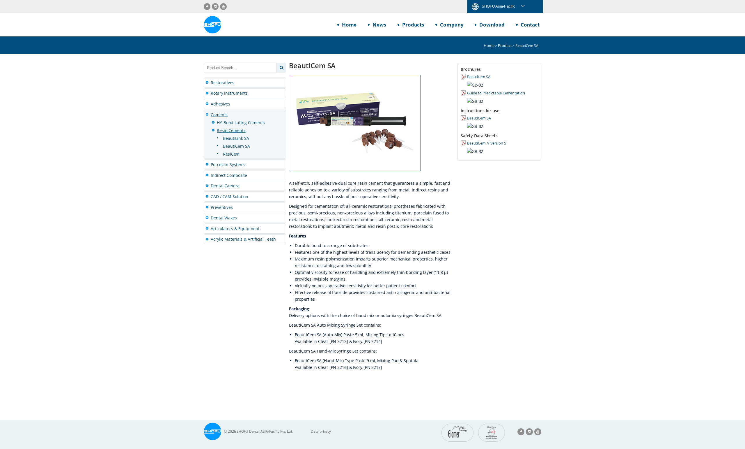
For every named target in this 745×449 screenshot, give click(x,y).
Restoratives (222, 82)
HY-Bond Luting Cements (241, 122)
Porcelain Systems (228, 164)
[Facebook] (207, 6)
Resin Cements (231, 130)
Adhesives (220, 104)
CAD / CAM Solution (229, 196)
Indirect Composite (229, 175)
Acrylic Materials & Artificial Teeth (243, 239)
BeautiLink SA (236, 138)
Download (491, 24)
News (379, 24)
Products (413, 24)
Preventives (222, 207)
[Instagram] (215, 6)
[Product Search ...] (281, 68)
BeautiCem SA (236, 146)
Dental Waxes (224, 218)
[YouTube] (223, 6)
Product (505, 45)
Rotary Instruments (229, 93)
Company (451, 24)
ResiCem (231, 154)
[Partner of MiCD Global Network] (491, 433)
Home (349, 24)
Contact (530, 24)
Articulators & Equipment (235, 228)
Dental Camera (225, 186)
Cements (219, 114)
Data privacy (321, 431)
